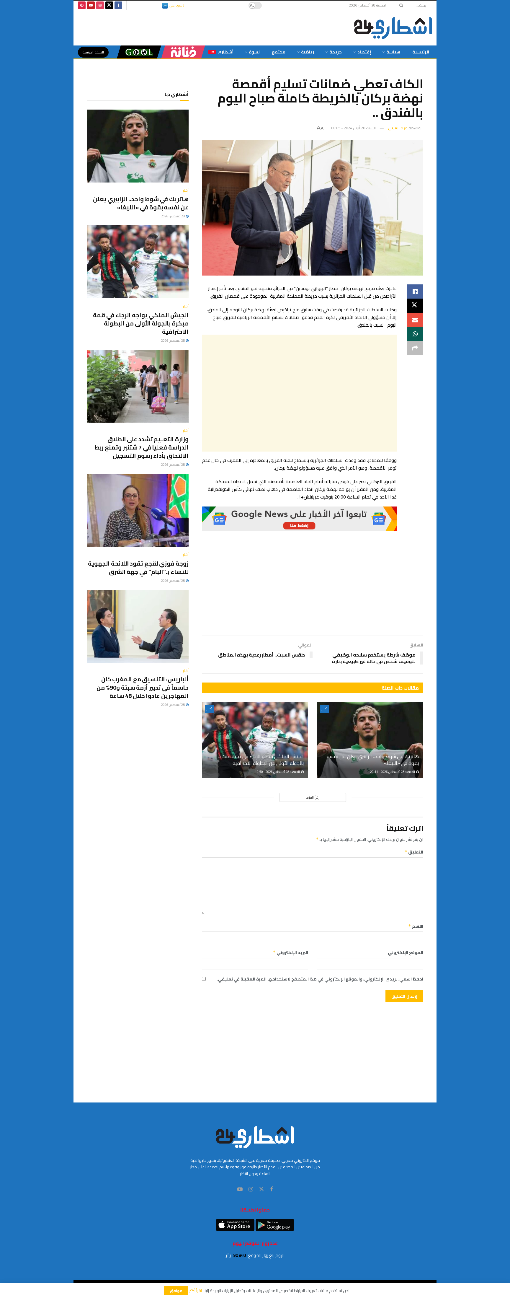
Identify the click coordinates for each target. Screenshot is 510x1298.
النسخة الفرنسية (93, 52)
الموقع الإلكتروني (405, 952)
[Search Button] (399, 5)
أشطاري (221, 52)
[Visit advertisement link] (299, 519)
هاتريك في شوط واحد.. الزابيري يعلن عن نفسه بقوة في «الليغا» (373, 760)
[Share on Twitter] (415, 306)
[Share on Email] (415, 320)
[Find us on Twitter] (109, 5)
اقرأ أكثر (195, 1290)
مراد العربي (398, 127)
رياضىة (307, 52)
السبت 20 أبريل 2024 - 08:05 (353, 127)
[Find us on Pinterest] (82, 5)
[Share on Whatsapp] (415, 334)
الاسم (415, 926)
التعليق (413, 852)
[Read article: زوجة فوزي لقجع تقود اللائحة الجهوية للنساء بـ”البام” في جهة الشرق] (138, 510)
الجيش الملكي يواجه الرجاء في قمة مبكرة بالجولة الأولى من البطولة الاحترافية (261, 760)
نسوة (254, 52)
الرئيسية (420, 52)
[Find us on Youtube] (91, 5)
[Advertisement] (299, 393)
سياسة (393, 52)
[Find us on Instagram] (100, 5)
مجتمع (278, 52)
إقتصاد (364, 52)
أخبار (324, 709)
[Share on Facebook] (415, 291)
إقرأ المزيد (312, 797)
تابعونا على (176, 5)
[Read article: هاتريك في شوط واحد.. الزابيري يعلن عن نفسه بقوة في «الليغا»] (370, 740)
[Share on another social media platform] (415, 348)
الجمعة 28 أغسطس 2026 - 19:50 (277, 772)
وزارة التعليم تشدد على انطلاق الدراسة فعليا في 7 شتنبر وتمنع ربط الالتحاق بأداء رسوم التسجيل (142, 447)
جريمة (335, 52)
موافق (176, 1290)
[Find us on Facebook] (118, 5)
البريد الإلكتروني (290, 952)
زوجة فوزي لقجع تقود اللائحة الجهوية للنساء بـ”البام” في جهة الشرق (138, 567)
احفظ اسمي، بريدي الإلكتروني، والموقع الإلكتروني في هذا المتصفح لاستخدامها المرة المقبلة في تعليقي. (320, 979)
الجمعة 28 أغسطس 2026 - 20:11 (393, 772)
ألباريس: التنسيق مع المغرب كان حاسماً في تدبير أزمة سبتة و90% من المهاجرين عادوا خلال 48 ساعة (143, 687)
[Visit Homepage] (393, 28)
